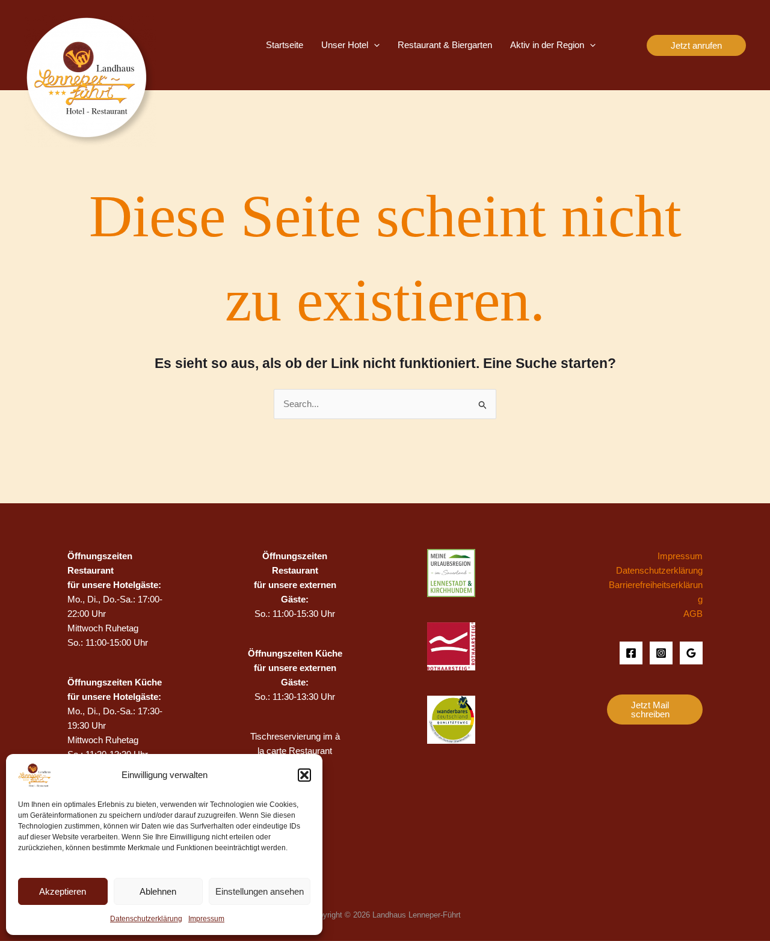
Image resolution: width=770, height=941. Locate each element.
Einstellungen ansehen (259, 891)
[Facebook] (631, 653)
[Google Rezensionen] (691, 653)
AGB (693, 613)
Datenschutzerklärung (146, 919)
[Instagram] (661, 653)
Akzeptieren (62, 891)
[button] (304, 775)
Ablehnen (158, 891)
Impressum (206, 919)
